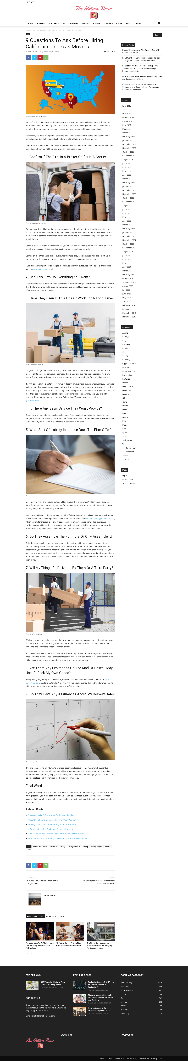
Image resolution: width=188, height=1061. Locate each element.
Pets (124, 428)
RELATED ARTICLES (35, 916)
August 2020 (127, 286)
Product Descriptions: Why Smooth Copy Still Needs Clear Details (140, 51)
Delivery (62, 847)
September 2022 (129, 202)
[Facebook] (28, 57)
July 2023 (126, 163)
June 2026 (126, 106)
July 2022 (126, 209)
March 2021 (127, 271)
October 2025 (128, 117)
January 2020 (128, 309)
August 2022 (127, 205)
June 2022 (126, 213)
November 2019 (129, 317)
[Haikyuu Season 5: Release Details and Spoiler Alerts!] (79, 1011)
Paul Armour (32, 52)
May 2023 (126, 171)
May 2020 (126, 297)
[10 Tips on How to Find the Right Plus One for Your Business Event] (70, 931)
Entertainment (70, 23)
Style (124, 436)
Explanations (127, 375)
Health (125, 405)
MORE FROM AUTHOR (55, 916)
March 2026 (127, 113)
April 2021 (126, 267)
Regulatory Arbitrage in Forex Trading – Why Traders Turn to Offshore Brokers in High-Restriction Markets (140, 68)
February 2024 (128, 136)
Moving (85, 847)
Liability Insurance (74, 847)
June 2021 (126, 259)
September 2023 (129, 156)
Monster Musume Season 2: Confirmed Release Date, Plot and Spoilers (100, 997)
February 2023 (128, 182)
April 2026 (126, 110)
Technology (127, 440)
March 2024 (127, 133)
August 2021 (127, 251)
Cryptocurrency (129, 363)
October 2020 (128, 278)
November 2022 (129, 194)
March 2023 (127, 179)
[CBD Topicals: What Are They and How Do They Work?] (32, 985)
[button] (159, 23)
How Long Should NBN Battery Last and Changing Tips (42, 882)
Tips (33, 30)
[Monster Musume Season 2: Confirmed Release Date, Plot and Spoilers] (79, 998)
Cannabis (126, 348)
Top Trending (128, 451)
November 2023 (129, 148)
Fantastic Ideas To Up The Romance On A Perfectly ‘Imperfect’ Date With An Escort (40, 945)
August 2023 (127, 159)
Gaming (85, 23)
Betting (125, 336)
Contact (109, 1059)
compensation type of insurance (99, 518)
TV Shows (108, 23)
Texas (29, 850)
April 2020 (126, 301)
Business (41, 23)
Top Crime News (129, 448)
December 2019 (129, 313)
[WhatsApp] (45, 57)
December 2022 (129, 190)
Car (123, 352)
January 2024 (128, 140)
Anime (119, 23)
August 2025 (127, 121)
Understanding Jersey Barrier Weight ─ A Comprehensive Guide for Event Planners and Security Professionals (140, 87)
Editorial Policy (119, 1059)
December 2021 (129, 236)
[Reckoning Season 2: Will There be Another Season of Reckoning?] (79, 985)
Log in (125, 475)
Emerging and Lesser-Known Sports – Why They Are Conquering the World (142, 77)
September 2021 (129, 248)
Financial (126, 382)
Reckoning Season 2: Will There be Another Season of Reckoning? (101, 984)
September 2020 (129, 282)
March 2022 (127, 225)
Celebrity (126, 359)
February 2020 (128, 305)
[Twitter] (34, 57)
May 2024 (126, 129)
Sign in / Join (30, 2)
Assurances (37, 847)
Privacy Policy (132, 1059)
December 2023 (129, 144)
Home (30, 23)
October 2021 (128, 244)
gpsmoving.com (33, 400)
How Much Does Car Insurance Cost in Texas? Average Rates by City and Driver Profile (141, 59)
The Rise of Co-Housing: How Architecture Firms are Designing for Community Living (99, 945)
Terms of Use (144, 1059)
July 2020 (126, 290)
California (53, 847)
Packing (107, 847)
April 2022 (126, 221)
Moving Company (96, 847)
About (102, 1059)
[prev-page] (27, 953)
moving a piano (40, 269)
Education (54, 23)
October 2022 (128, 198)
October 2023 (128, 152)
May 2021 (126, 263)
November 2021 (129, 240)
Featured (126, 379)
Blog (124, 340)
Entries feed (127, 479)
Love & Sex (126, 417)
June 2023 (126, 167)
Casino (125, 356)
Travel (138, 23)
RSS (161, 1059)
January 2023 (128, 186)
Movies (96, 23)
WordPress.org (128, 483)
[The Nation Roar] (94, 12)
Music (125, 425)
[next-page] (31, 953)
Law (124, 413)
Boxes (45, 847)
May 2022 (126, 217)
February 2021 (128, 274)
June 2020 (126, 294)
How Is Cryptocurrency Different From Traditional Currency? (98, 882)
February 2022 (128, 228)
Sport (129, 23)
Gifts (124, 398)
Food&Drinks (127, 386)
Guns (124, 402)
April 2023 (126, 175)
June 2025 (126, 125)
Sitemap (154, 1059)
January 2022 (128, 232)
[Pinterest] (40, 57)
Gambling (126, 390)
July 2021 (126, 255)
